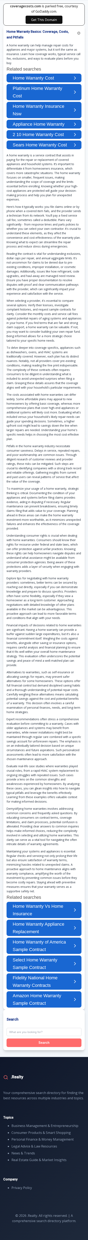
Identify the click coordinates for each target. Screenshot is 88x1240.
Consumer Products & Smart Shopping (41, 1132)
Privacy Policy (21, 1188)
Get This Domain (44, 19)
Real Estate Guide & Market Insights (39, 1160)
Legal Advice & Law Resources (34, 1146)
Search (44, 1042)
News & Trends (23, 1153)
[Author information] (78, 33)
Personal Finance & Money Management (42, 1139)
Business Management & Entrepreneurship (44, 1125)
